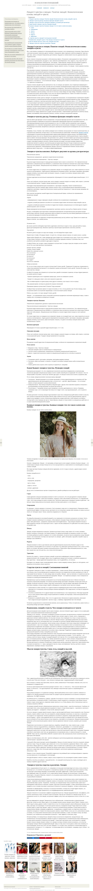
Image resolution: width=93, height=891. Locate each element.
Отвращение (34, 29)
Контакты (31, 886)
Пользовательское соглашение (38, 886)
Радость (33, 34)
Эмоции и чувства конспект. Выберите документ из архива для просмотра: (49, 22)
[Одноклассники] (58, 838)
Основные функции (44, 832)
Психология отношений (46, 3)
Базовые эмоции (59, 832)
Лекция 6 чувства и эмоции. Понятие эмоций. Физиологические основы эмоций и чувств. (53, 19)
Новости (46, 8)
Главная (39, 8)
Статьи (52, 8)
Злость (32, 31)
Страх (32, 27)
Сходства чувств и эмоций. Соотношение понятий (42, 38)
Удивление (34, 36)
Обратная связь (58, 886)
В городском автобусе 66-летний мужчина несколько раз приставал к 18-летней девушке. (14, 60)
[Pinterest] (45, 838)
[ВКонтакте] (33, 838)
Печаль (33, 33)
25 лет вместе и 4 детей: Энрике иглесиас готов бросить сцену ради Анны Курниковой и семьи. (14, 50)
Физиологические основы (35, 832)
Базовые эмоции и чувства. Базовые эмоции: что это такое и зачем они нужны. (50, 26)
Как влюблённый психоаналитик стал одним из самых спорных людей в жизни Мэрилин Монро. (13, 44)
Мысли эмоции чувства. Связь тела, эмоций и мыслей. (44, 41)
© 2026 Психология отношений (9, 886)
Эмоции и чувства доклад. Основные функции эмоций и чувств (46, 20)
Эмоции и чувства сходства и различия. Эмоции (42, 43)
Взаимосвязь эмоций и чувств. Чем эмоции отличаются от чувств (47, 40)
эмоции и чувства (83, 132)
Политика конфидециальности (34, 888)
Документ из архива (52, 832)
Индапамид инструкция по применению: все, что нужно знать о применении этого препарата (14, 23)
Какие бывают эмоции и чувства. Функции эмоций (42, 24)
